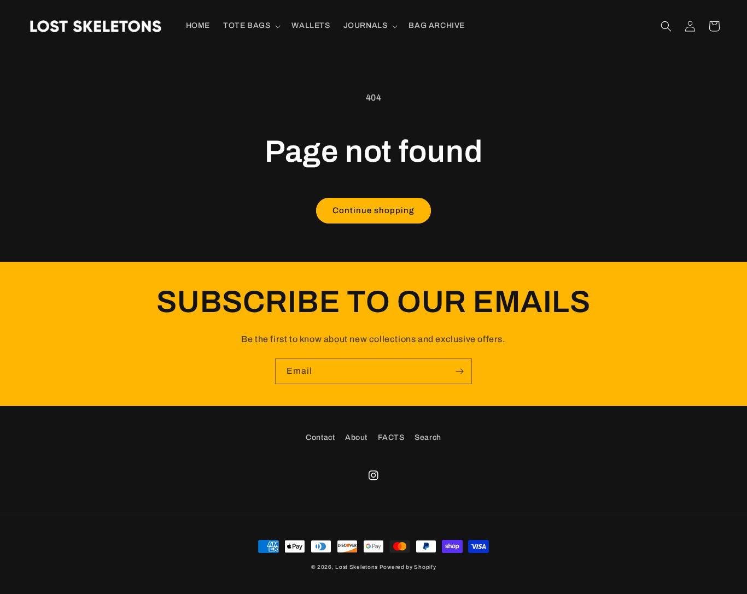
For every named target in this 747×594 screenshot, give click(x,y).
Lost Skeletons (356, 567)
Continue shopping (373, 210)
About (356, 437)
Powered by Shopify (408, 567)
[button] (251, 25)
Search (428, 437)
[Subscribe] (459, 371)
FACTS (391, 437)
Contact (320, 437)
